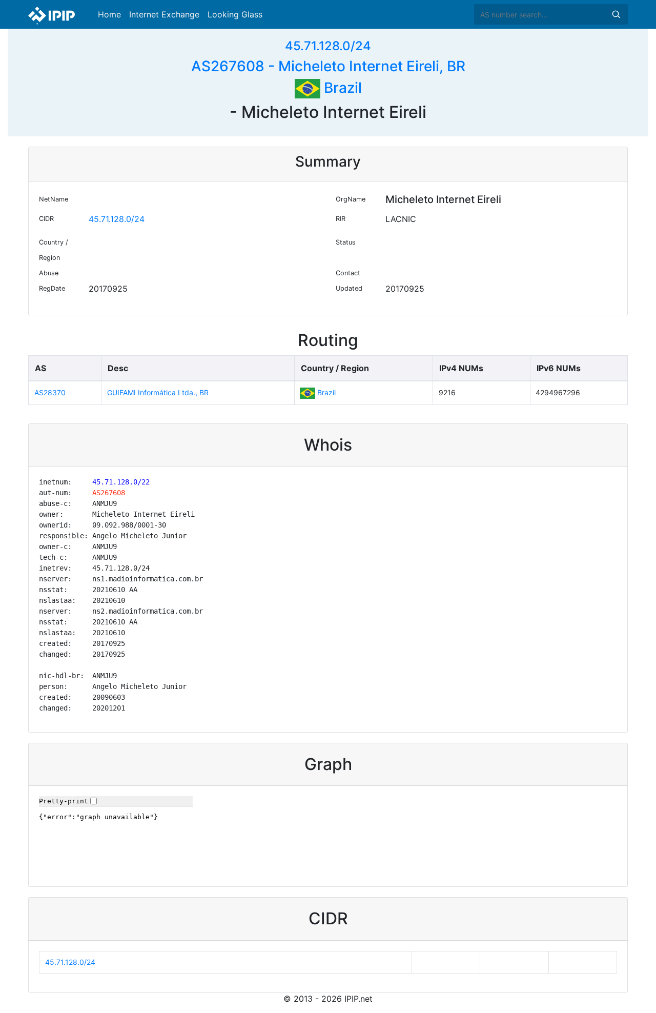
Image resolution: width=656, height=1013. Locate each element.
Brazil (341, 87)
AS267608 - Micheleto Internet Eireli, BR (328, 66)
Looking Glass (235, 14)
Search (616, 14)
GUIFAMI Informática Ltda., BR (158, 392)
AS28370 (50, 392)
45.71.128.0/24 (328, 45)
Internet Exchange (164, 14)
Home (109, 14)
